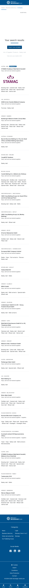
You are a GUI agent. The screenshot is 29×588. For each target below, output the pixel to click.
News (3, 530)
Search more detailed (14, 47)
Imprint (14, 567)
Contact (14, 576)
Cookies (15, 565)
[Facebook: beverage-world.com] (10, 551)
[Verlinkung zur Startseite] (14, 518)
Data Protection (14, 573)
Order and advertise (8, 536)
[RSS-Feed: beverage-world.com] (19, 551)
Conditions (14, 570)
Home (3, 7)
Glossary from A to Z (21, 533)
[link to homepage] (14, 2)
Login (16, 530)
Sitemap (17, 536)
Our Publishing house (8, 539)
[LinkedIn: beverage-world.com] (14, 551)
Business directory (11, 7)
